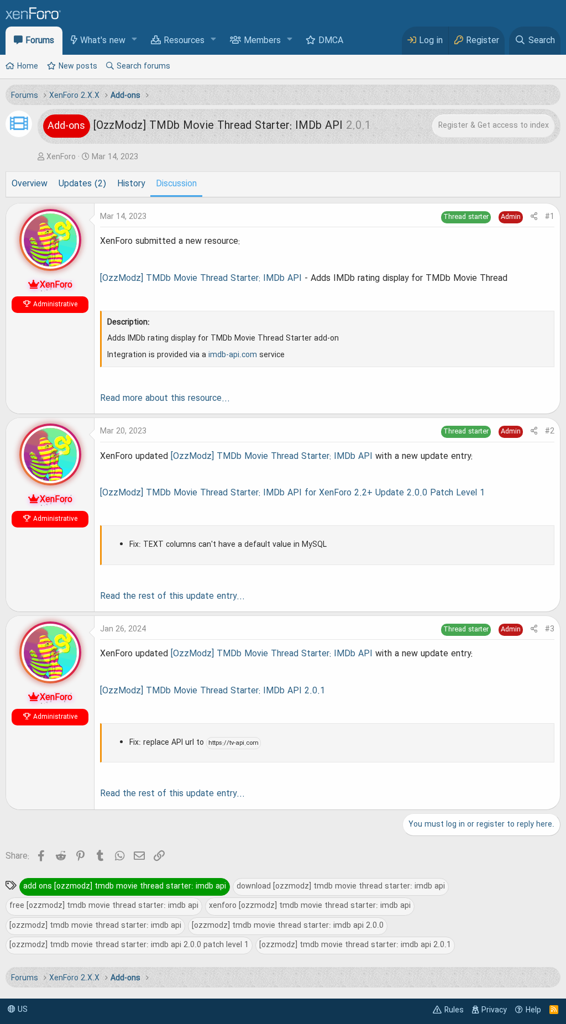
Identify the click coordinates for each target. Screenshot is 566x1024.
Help (533, 1010)
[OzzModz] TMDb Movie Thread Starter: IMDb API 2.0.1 (212, 691)
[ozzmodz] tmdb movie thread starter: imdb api (95, 925)
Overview (30, 184)
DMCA (330, 41)
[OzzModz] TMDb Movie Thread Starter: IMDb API (201, 278)
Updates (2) (82, 184)
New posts (78, 66)
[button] (135, 40)
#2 (549, 431)
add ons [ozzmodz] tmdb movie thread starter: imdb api (124, 886)
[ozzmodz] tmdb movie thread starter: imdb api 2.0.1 (355, 945)
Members (262, 41)
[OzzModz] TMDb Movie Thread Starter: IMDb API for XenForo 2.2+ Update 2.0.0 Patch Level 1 (292, 493)
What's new (102, 41)
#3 (549, 629)
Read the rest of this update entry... (172, 596)
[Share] (534, 217)
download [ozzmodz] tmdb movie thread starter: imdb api (341, 886)
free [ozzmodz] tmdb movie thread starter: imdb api (103, 906)
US (21, 1010)
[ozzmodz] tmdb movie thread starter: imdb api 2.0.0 (288, 925)
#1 (549, 217)
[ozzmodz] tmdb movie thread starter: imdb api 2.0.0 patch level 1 (129, 945)
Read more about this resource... (165, 398)
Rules (454, 1010)
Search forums (143, 66)
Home (27, 66)
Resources (184, 41)
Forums (39, 41)
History (131, 184)
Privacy (494, 1010)
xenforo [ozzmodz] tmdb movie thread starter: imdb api (310, 906)
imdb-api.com (232, 355)
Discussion (176, 184)
